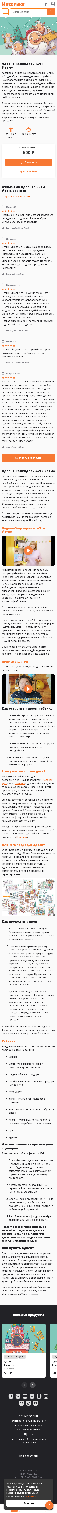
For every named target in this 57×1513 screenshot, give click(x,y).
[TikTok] (28, 1403)
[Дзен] (32, 1396)
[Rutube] (46, 1396)
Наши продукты (28, 1456)
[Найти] (51, 11)
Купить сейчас (28, 171)
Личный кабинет (28, 1415)
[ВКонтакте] (18, 1396)
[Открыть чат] (49, 1505)
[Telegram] (11, 1396)
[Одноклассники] (39, 1396)
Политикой (30, 1496)
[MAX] (35, 1403)
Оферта (28, 1434)
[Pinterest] (21, 1403)
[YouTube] (25, 1396)
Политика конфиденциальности (28, 1420)
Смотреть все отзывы (28, 457)
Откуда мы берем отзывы (16, 196)
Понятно (28, 1503)
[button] (28, 550)
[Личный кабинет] (53, 4)
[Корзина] (46, 4)
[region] (28, 551)
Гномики (20, 783)
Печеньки (21, 837)
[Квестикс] (13, 4)
